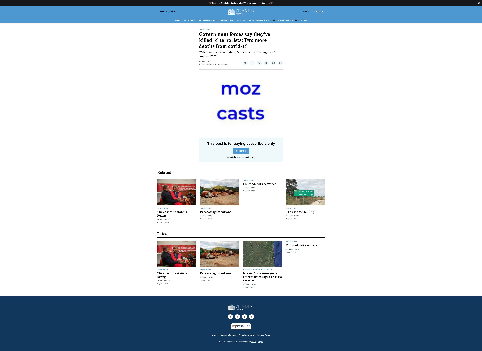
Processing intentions (215, 212)
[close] (479, 3)
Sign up (215, 335)
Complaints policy (247, 335)
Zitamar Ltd (204, 61)
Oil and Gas (189, 20)
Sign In (306, 11)
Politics (241, 20)
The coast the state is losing (172, 214)
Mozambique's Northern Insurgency (216, 20)
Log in (252, 157)
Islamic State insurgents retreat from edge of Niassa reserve (262, 277)
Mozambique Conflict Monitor (257, 270)
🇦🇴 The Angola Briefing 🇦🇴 (285, 20)
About (304, 20)
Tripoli (260, 342)
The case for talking (300, 212)
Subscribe (318, 11)
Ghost (253, 342)
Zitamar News (163, 219)
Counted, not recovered (259, 184)
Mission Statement (229, 335)
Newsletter (204, 29)
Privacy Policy (263, 335)
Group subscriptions (259, 20)
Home (177, 20)
